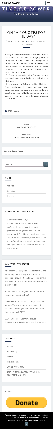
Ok (26, 424)
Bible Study (12, 351)
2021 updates (14, 111)
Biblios (10, 346)
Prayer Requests (14, 361)
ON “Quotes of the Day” (17, 219)
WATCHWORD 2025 (15, 367)
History (10, 196)
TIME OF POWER (11, 3)
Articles (10, 185)
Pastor (10, 356)
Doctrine (11, 191)
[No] (49, 420)
